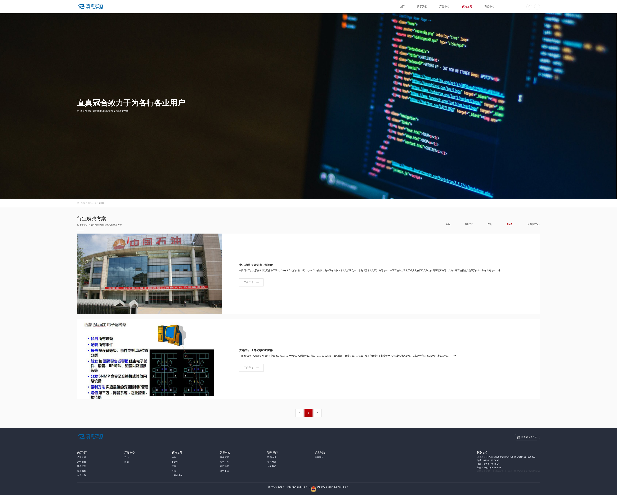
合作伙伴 (81, 475)
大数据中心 (533, 224)
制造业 (469, 224)
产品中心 (444, 6)
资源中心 (489, 6)
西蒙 (126, 462)
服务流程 (224, 457)
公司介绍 (81, 457)
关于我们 (422, 6)
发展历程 (81, 470)
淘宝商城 (319, 457)
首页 (402, 6)
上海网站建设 (499, 471)
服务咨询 (224, 462)
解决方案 (467, 6)
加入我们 (271, 466)
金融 (448, 224)
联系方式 (271, 457)
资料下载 (224, 470)
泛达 (126, 457)
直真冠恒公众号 (529, 437)
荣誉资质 (81, 466)
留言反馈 (271, 462)
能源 (101, 202)
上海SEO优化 (519, 471)
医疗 (490, 224)
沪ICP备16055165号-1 (298, 487)
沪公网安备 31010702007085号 (333, 487)
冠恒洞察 (81, 462)
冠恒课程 (224, 466)
